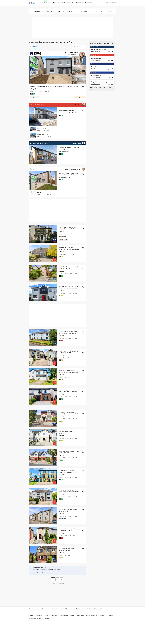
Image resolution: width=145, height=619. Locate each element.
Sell (73, 3)
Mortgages (88, 2)
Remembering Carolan (91, 615)
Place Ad (108, 2)
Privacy (46, 615)
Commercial (79, 3)
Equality (72, 615)
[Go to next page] (61, 579)
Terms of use (39, 615)
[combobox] (48, 11)
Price (70, 11)
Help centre (110, 615)
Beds (85, 11)
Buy (41, 3)
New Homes (56, 3)
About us (31, 615)
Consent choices (64, 615)
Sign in (114, 3)
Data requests (80, 615)
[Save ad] (83, 87)
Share (68, 3)
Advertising (102, 615)
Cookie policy (54, 615)
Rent (63, 3)
